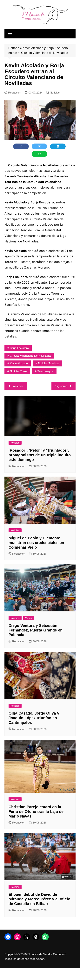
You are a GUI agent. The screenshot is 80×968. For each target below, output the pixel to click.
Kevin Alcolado (19, 363)
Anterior (18, 386)
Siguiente (61, 386)
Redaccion (14, 92)
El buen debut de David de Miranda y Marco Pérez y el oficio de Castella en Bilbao (39, 899)
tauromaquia (45, 371)
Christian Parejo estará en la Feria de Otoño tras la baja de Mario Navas (36, 811)
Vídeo (28, 618)
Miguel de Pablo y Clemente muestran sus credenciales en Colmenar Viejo (36, 542)
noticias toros (18, 371)
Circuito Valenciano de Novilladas (30, 355)
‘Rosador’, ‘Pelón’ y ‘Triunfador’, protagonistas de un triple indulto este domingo (40, 455)
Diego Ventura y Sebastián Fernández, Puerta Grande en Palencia (36, 630)
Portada (13, 48)
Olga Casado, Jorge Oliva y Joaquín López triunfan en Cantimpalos (34, 718)
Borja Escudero (19, 347)
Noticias (55, 92)
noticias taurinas (48, 363)
